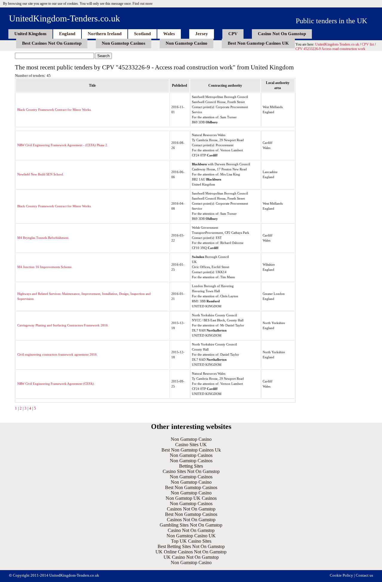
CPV (233, 33)
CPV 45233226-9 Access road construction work (330, 49)
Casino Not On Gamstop (282, 33)
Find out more (143, 3)
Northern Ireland (104, 33)
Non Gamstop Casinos (123, 43)
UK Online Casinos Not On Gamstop (191, 551)
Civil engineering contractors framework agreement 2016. (57, 354)
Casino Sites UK (191, 444)
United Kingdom (30, 33)
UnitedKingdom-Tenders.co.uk (64, 18)
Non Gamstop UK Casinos (191, 498)
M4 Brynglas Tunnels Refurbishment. (43, 237)
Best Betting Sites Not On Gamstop (191, 546)
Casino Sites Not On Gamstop (191, 471)
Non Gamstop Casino (186, 43)
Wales (169, 33)
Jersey (201, 33)
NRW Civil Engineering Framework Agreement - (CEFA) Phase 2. (62, 145)
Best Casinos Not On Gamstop (51, 43)
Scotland (142, 33)
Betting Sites (191, 466)
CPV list (368, 44)
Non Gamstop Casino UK (191, 535)
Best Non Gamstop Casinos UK (258, 43)
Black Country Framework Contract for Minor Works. (54, 109)
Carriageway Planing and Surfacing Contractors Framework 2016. (63, 325)
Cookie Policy (341, 575)
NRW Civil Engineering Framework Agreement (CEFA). (56, 383)
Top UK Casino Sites (191, 541)
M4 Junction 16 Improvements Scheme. (45, 267)
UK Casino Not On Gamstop (191, 557)
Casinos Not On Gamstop (191, 508)
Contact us (364, 575)
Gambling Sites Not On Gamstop (191, 524)
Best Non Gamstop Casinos (191, 487)
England (67, 33)
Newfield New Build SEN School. (40, 174)
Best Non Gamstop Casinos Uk (191, 449)
